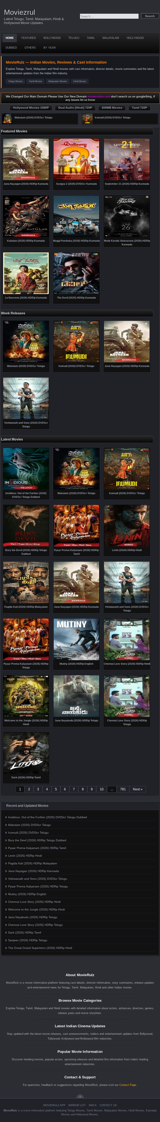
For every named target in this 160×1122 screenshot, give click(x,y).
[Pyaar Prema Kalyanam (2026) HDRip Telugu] (25, 659)
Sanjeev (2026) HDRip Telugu (27, 940)
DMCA (93, 1105)
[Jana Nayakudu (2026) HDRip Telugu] (76, 716)
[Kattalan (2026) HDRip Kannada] (25, 236)
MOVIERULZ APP (54, 1105)
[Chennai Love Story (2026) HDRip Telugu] (126, 716)
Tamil (91, 37)
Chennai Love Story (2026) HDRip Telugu (35, 924)
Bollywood (52, 37)
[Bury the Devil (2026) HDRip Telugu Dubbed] (25, 546)
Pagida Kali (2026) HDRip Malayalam (32, 863)
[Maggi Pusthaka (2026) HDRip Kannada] (76, 236)
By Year (50, 47)
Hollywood (135, 37)
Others (30, 47)
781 (123, 789)
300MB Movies (112, 107)
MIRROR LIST (77, 1105)
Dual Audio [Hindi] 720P (75, 107)
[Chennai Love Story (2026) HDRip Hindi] (126, 659)
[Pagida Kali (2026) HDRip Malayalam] (25, 602)
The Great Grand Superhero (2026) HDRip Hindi (40, 948)
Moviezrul (19, 12)
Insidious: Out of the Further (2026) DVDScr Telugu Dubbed (47, 817)
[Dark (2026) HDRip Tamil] (25, 773)
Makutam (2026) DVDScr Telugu (29, 825)
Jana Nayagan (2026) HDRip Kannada (33, 871)
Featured (28, 37)
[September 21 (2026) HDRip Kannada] (126, 179)
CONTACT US (108, 1105)
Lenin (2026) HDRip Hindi (25, 855)
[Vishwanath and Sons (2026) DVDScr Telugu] (25, 418)
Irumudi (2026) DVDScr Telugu (28, 832)
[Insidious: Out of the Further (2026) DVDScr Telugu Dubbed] (25, 489)
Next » (137, 789)
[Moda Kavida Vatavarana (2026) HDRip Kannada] (126, 236)
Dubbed (11, 47)
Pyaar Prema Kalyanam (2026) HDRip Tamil (37, 848)
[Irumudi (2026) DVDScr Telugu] (87, 123)
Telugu (73, 37)
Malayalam (110, 37)
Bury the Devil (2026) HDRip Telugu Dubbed (37, 840)
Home (10, 37)
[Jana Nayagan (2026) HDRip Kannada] (25, 179)
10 (102, 789)
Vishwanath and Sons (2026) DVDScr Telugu (37, 878)
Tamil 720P (139, 107)
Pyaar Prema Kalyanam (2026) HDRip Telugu (38, 886)
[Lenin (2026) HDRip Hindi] (126, 546)
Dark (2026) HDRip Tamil (24, 932)
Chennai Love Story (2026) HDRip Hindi (34, 901)
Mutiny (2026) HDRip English (27, 894)
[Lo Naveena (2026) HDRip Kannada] (25, 293)
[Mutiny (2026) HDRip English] (76, 659)
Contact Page (127, 1084)
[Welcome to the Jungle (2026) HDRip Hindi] (25, 716)
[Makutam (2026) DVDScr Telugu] (7, 123)
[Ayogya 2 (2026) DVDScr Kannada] (76, 179)
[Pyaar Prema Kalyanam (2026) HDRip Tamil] (76, 546)
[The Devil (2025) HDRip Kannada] (76, 293)
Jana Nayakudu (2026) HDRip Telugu (32, 917)
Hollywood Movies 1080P (31, 107)
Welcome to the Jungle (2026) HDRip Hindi (36, 909)
